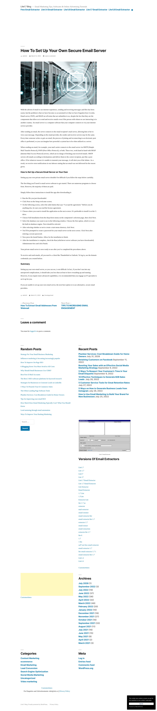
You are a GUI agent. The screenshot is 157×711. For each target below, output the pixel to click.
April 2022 (83, 600)
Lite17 (80, 474)
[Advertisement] (78, 23)
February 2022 (85, 606)
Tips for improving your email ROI (33, 399)
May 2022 (83, 596)
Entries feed (84, 661)
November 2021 (86, 616)
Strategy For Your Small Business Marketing (37, 354)
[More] (132, 10)
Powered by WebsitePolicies (136, 706)
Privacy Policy (65, 691)
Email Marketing (29, 665)
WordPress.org (85, 668)
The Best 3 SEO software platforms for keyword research (41, 379)
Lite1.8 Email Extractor (119, 9)
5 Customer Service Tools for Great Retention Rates (104, 382)
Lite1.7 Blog (26, 6)
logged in (33, 331)
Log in (81, 658)
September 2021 (86, 623)
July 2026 (83, 583)
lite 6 (80, 535)
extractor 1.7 (83, 522)
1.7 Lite (81, 493)
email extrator (83, 513)
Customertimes (83, 568)
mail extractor (83, 509)
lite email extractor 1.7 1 (87, 551)
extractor (81, 506)
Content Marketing (30, 658)
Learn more (148, 700)
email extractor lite (85, 516)
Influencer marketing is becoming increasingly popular (40, 358)
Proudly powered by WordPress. (38, 704)
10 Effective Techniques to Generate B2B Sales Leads (101, 378)
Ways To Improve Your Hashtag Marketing (36, 414)
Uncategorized (48, 295)
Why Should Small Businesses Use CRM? (36, 370)
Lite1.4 (81, 558)
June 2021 (83, 633)
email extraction (84, 529)
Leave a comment (50, 56)
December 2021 (86, 613)
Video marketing (29, 681)
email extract (83, 526)
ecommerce (26, 661)
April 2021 (83, 639)
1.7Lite (81, 496)
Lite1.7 (81, 467)
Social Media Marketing (32, 675)
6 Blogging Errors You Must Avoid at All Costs (38, 366)
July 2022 (83, 590)
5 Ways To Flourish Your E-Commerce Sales (37, 387)
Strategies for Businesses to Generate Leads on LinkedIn (41, 383)
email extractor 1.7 (85, 548)
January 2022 (85, 610)
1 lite (80, 542)
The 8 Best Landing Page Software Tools (35, 391)
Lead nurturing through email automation (35, 410)
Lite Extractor (83, 487)
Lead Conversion (29, 668)
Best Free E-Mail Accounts (30, 374)
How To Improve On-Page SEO (32, 362)
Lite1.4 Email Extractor (51, 9)
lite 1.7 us (82, 503)
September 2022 (86, 586)
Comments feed (86, 665)
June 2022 (83, 593)
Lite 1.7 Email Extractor (87, 483)
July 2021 (83, 630)
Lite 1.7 (81, 471)
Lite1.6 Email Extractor (74, 9)
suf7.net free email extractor (88, 545)
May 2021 (83, 636)
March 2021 (84, 643)
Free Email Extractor (30, 9)
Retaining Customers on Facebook (95, 359)
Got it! (141, 703)
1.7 (79, 538)
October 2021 (85, 620)
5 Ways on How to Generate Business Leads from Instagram (102, 389)
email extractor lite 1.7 (86, 519)
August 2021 (84, 626)
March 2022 (84, 603)
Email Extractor (84, 490)
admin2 (25, 56)
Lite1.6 (81, 561)
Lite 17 (81, 477)
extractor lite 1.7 (84, 532)
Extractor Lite (83, 500)
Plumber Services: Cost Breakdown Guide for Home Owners (42, 395)
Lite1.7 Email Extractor (96, 9)
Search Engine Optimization (34, 671)
